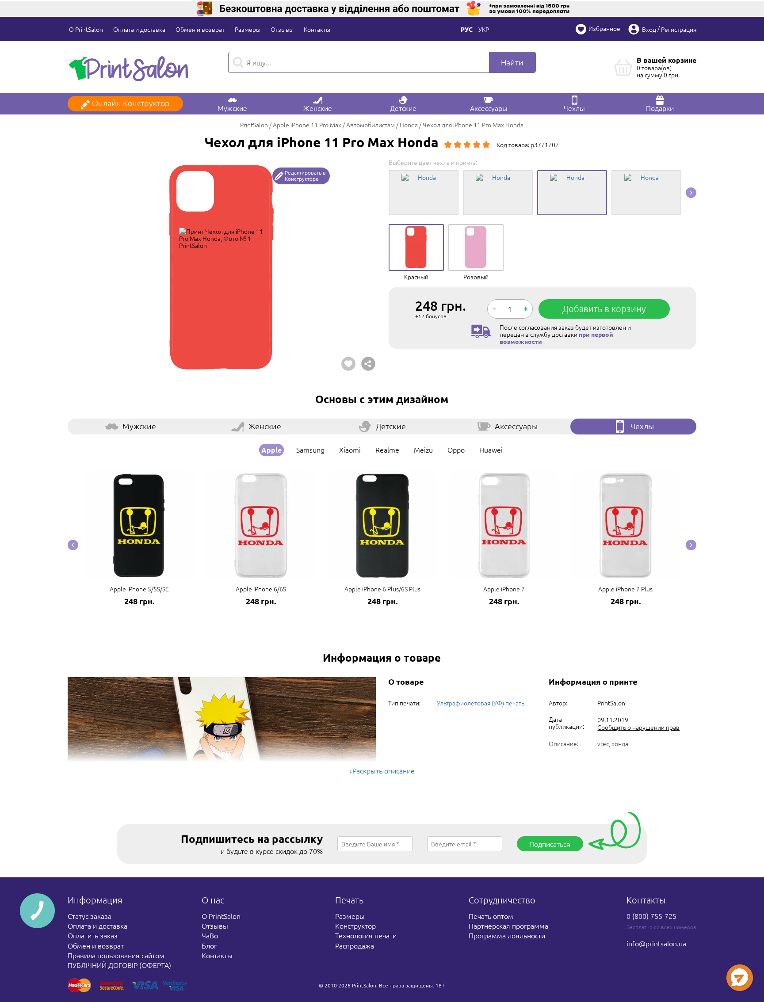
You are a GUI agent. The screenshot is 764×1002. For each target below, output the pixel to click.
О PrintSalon (86, 29)
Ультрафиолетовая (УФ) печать (480, 702)
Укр (483, 29)
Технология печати (366, 935)
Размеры (247, 29)
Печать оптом (491, 916)
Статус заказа (89, 916)
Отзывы (282, 29)
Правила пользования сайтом (116, 955)
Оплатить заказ (93, 935)
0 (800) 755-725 (651, 916)
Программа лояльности (507, 935)
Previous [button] (73, 544)
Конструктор (355, 925)
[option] (221, 267)
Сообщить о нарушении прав (638, 727)
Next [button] (691, 192)
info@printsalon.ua (656, 943)
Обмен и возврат (200, 29)
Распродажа (354, 945)
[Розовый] (476, 230)
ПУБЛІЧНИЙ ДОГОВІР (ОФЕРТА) (119, 965)
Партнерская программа (508, 925)
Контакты (317, 29)
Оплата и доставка (139, 29)
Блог (209, 945)
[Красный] (416, 230)
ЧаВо (210, 935)
